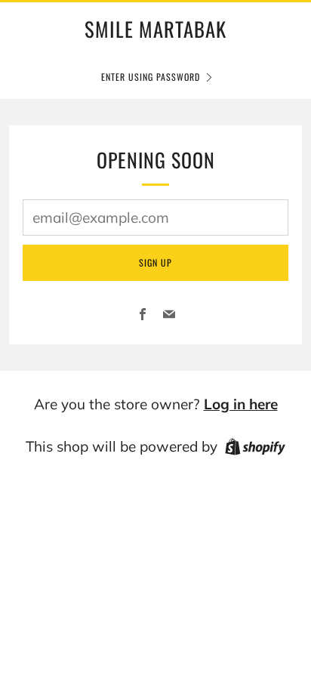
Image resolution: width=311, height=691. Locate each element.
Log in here (241, 404)
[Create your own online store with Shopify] (255, 449)
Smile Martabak (155, 29)
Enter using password (150, 76)
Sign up (155, 262)
